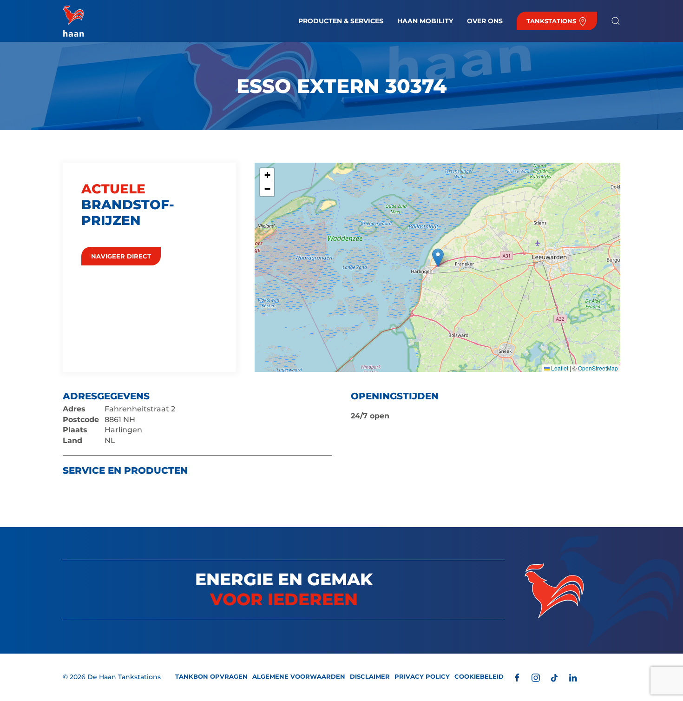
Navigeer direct (121, 256)
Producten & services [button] (340, 21)
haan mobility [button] (425, 21)
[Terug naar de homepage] (73, 21)
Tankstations (552, 21)
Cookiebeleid (479, 676)
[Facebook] (517, 677)
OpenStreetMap (598, 368)
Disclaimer (370, 676)
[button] (615, 21)
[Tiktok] (554, 677)
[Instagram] (535, 677)
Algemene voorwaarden (298, 676)
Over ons (485, 21)
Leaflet (559, 368)
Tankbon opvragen (211, 676)
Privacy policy (422, 676)
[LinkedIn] (573, 677)
